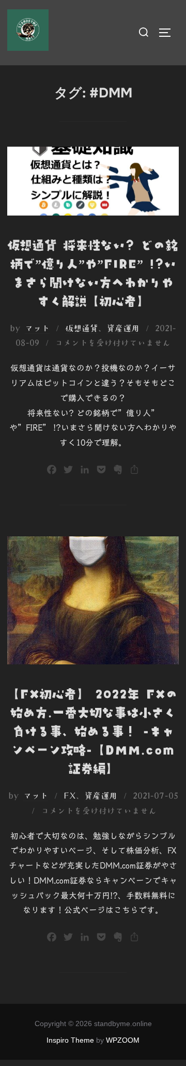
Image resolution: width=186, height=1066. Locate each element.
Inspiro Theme (70, 1040)
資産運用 (123, 328)
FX (70, 795)
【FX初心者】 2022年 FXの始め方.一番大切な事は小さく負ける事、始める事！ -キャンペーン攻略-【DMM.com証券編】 (92, 731)
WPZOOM (123, 1040)
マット (37, 328)
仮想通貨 (81, 328)
